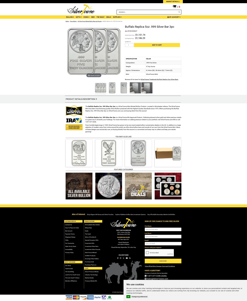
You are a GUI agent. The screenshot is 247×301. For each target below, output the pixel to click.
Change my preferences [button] (139, 296)
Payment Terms (70, 234)
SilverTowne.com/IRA (168, 120)
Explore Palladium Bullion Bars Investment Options (130, 214)
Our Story (68, 265)
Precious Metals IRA (91, 281)
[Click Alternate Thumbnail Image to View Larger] (100, 88)
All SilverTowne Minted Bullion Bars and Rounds (90, 21)
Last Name (148, 233)
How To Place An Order (72, 228)
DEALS (108, 17)
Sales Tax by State (70, 246)
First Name (148, 226)
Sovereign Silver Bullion (92, 258)
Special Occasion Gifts (91, 240)
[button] (176, 7)
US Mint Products (90, 255)
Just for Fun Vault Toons (72, 275)
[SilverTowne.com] (89, 9)
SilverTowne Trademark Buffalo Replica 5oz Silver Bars (159, 79)
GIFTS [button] (78, 17)
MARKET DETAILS (172, 1)
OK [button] (128, 296)
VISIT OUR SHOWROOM (123, 230)
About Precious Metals (92, 271)
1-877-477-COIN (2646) (156, 276)
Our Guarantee (69, 243)
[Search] (179, 12)
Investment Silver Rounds (92, 249)
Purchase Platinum (90, 265)
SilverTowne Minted (91, 252)
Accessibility (69, 249)
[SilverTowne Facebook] (117, 258)
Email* (147, 240)
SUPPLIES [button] (117, 17)
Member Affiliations (71, 281)
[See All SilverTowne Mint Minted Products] (74, 110)
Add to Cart (157, 45)
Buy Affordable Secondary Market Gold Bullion (161, 214)
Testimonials (69, 268)
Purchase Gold (89, 262)
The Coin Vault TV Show (72, 278)
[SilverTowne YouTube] (127, 258)
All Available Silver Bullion (92, 224)
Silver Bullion (73, 21)
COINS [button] (85, 17)
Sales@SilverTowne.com (157, 279)
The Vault (88, 234)
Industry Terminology (91, 275)
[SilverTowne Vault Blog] (130, 258)
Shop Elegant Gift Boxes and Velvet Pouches (100, 214)
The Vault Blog (69, 271)
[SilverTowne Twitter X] (123, 258)
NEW (93, 17)
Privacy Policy (69, 252)
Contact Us (68, 224)
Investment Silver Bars (91, 246)
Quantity (128, 41)
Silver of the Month (90, 237)
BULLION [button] (69, 17)
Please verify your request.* (153, 247)
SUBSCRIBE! (163, 261)
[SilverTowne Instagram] (120, 258)
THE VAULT (100, 17)
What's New (88, 228)
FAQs (66, 240)
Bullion (67, 21)
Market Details (89, 278)
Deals (86, 231)
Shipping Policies (70, 237)
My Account (68, 231)
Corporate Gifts (89, 243)
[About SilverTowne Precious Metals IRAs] (74, 120)
